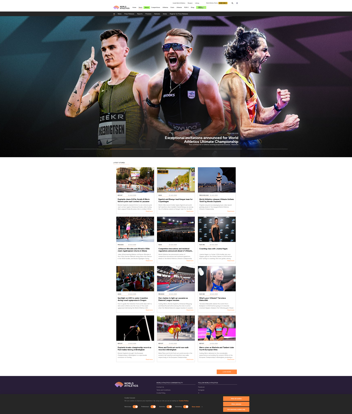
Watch (147, 7)
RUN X (186, 7)
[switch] (153, 406)
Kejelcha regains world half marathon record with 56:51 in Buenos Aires (202, 137)
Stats (172, 7)
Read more (149, 211)
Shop (192, 7)
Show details (196, 406)
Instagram (201, 390)
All (114, 14)
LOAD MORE (227, 372)
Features (157, 14)
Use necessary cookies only (236, 409)
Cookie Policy (183, 401)
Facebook (201, 387)
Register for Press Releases (179, 14)
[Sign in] (237, 3)
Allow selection (236, 404)
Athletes (165, 7)
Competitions (155, 7)
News (140, 7)
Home (134, 7)
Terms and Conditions (163, 390)
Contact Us (160, 387)
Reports (140, 14)
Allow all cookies (236, 398)
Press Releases (129, 14)
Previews (148, 14)
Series (165, 14)
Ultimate (179, 7)
